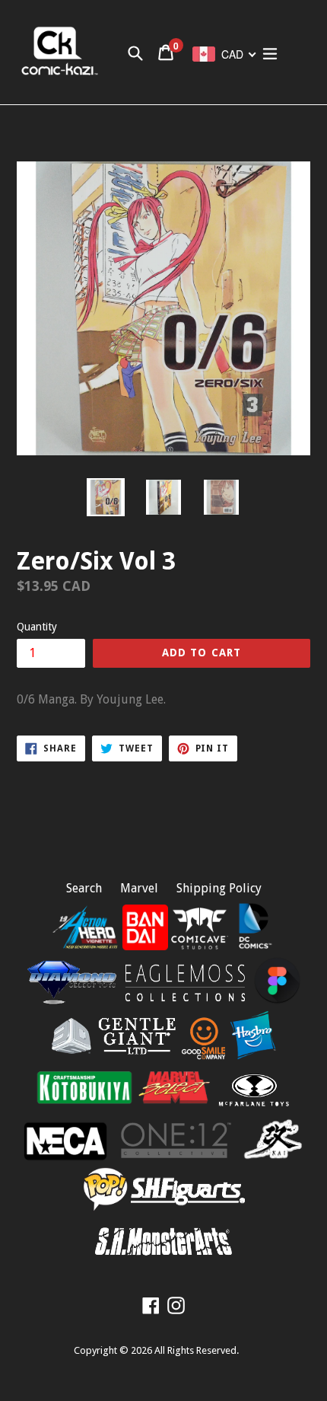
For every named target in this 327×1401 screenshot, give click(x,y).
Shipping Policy (219, 888)
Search (84, 888)
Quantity (37, 627)
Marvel (139, 888)
